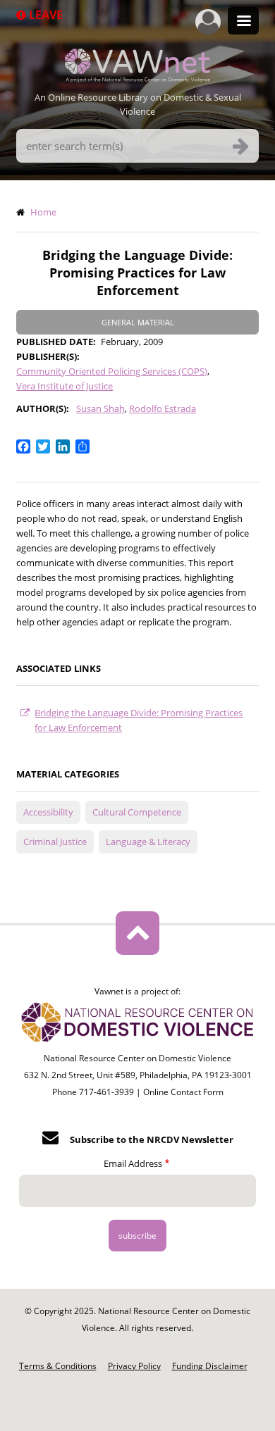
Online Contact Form (183, 1092)
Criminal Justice (55, 841)
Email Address (133, 1163)
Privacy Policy (134, 1366)
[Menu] (243, 22)
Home (43, 212)
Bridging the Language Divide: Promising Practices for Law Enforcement (139, 720)
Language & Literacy (148, 841)
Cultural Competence (136, 812)
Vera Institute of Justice (64, 386)
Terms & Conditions (58, 1366)
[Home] (137, 78)
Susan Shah (100, 408)
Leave (44, 15)
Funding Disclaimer (210, 1366)
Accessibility (48, 812)
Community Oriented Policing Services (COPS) (111, 371)
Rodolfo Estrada (162, 408)
